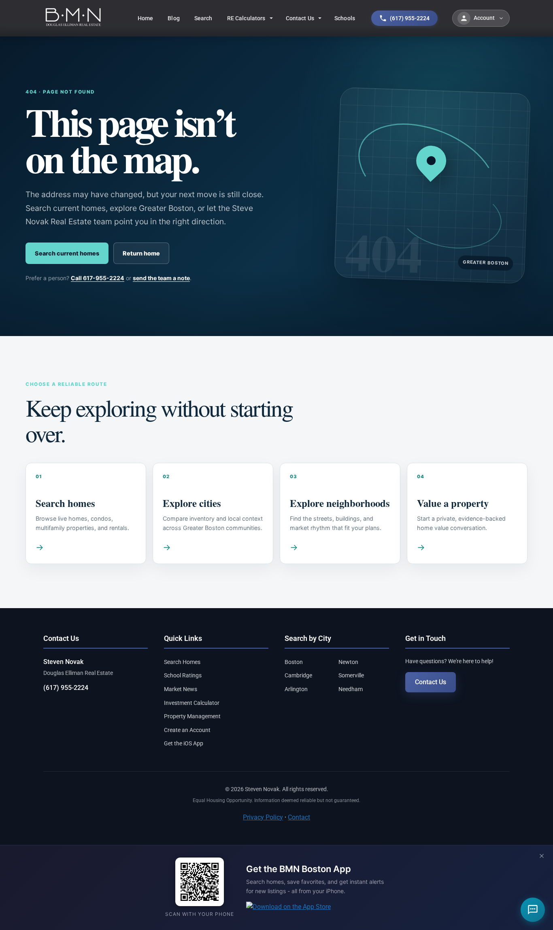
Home (145, 18)
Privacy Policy (263, 817)
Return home (141, 253)
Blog (174, 18)
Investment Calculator (191, 703)
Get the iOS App (183, 743)
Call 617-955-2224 (97, 278)
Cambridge (298, 675)
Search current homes (67, 253)
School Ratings (183, 675)
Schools (344, 18)
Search (203, 18)
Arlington (296, 689)
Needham (350, 689)
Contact (299, 817)
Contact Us (300, 18)
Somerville (351, 675)
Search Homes (182, 662)
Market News (180, 689)
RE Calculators (246, 18)
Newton (348, 662)
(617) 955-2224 (65, 688)
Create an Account (187, 730)
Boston (294, 662)
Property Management (192, 716)
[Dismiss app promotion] (541, 856)
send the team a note (161, 278)
